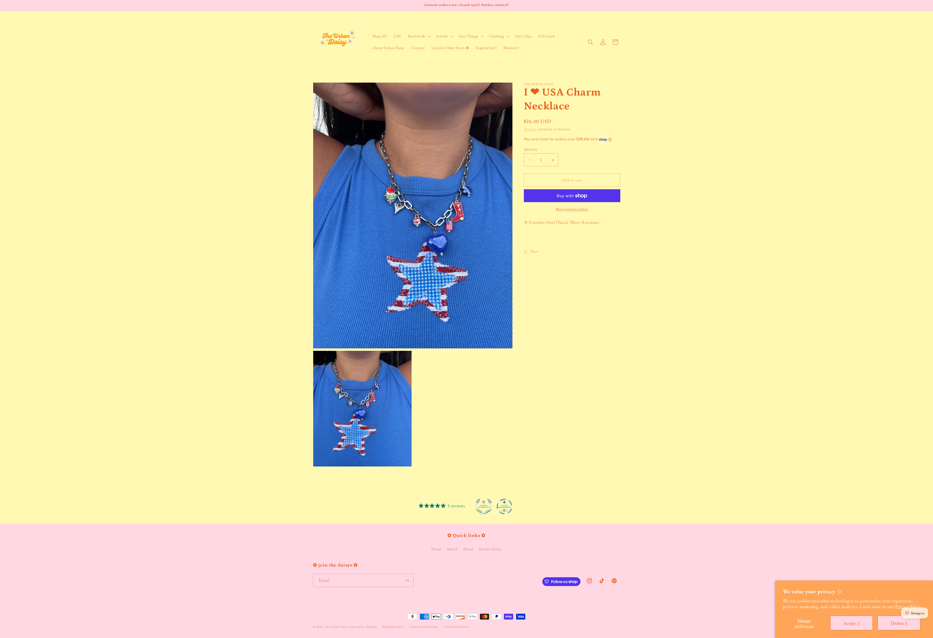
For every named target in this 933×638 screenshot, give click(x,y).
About (468, 549)
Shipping (530, 129)
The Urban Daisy (336, 627)
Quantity (531, 149)
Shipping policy (393, 626)
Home (436, 549)
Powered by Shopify (363, 627)
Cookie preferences (456, 626)
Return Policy (490, 549)
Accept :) (851, 623)
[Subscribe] (407, 580)
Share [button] (534, 251)
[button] (419, 36)
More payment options (572, 209)
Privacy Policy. (908, 606)
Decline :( (899, 623)
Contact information (424, 626)
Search (452, 549)
